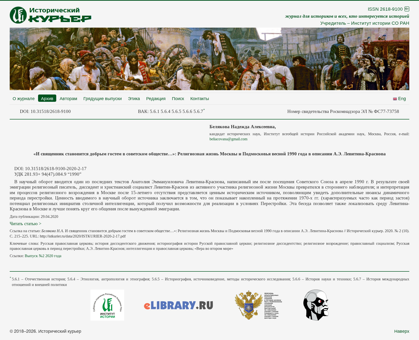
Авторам (68, 98)
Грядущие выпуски (102, 98)
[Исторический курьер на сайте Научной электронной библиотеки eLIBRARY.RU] (178, 304)
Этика (134, 98)
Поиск (178, 98)
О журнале (24, 98)
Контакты (199, 98)
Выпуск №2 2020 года (43, 256)
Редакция (156, 98)
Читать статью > (25, 223)
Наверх (401, 331)
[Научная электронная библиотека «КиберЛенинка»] (316, 304)
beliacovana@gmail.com (228, 139)
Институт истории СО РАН (380, 23)
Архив (47, 98)
